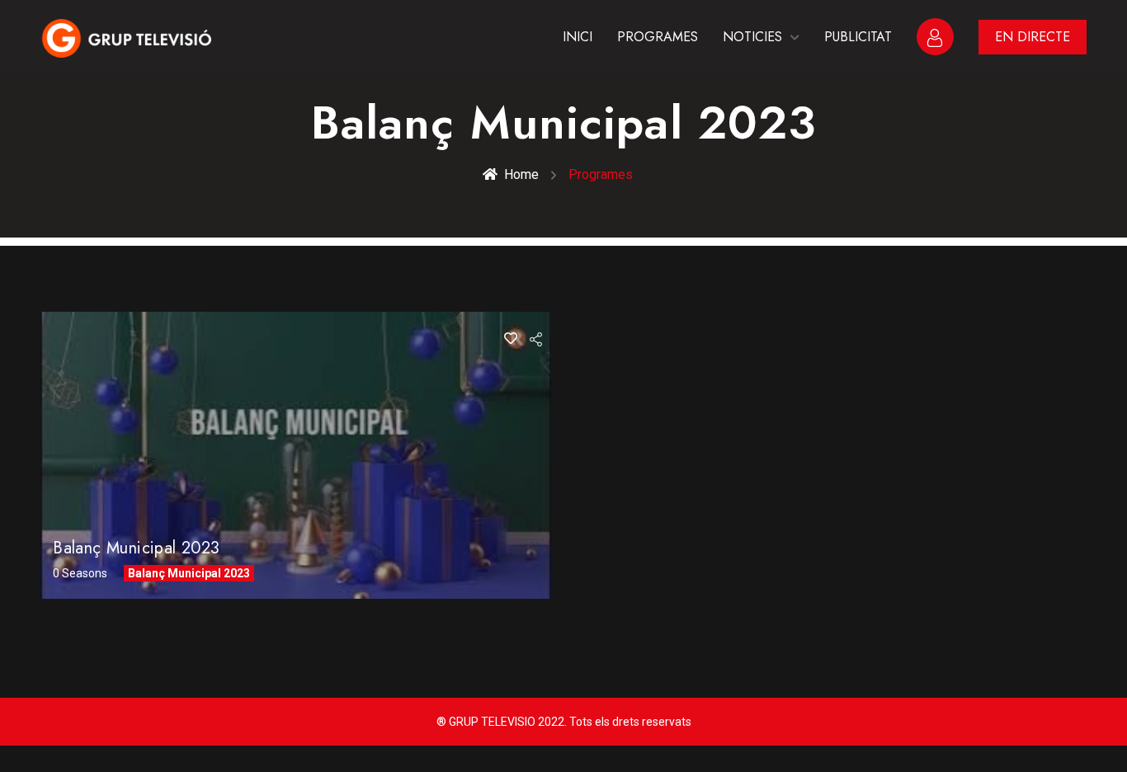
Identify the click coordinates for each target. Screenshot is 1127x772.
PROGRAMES (657, 36)
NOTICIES (752, 36)
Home (521, 174)
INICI (577, 36)
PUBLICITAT (858, 36)
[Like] (510, 338)
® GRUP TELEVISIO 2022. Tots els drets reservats (563, 721)
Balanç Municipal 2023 (136, 548)
